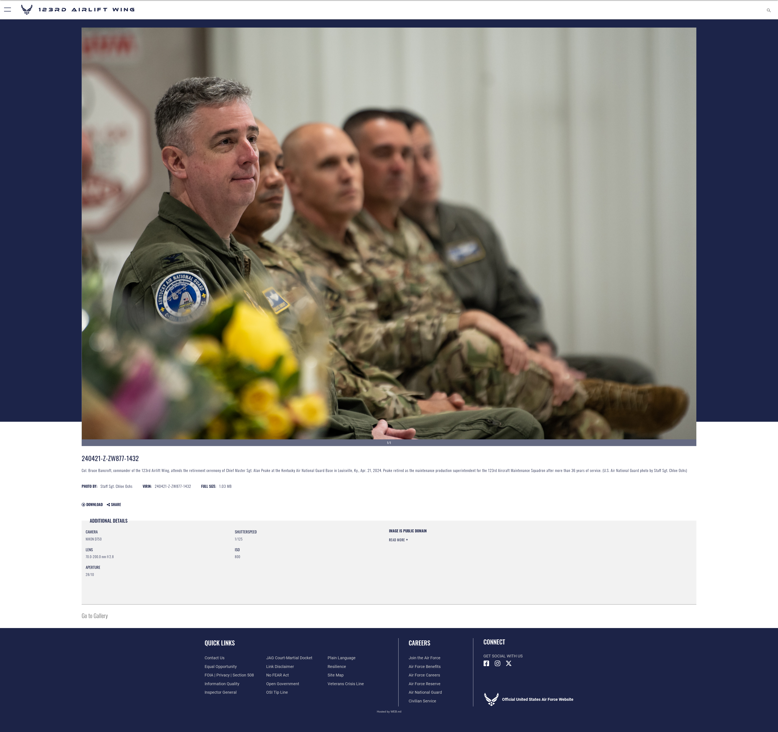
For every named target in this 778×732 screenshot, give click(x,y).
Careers (419, 642)
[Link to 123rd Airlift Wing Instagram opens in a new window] (498, 663)
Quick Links (220, 642)
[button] (6, 9)
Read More (397, 539)
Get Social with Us (503, 656)
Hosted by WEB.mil (389, 711)
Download (94, 504)
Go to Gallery (95, 615)
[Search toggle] (768, 9)
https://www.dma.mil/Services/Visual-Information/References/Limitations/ (517, 554)
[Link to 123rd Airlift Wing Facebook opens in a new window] (486, 663)
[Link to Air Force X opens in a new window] (509, 663)
